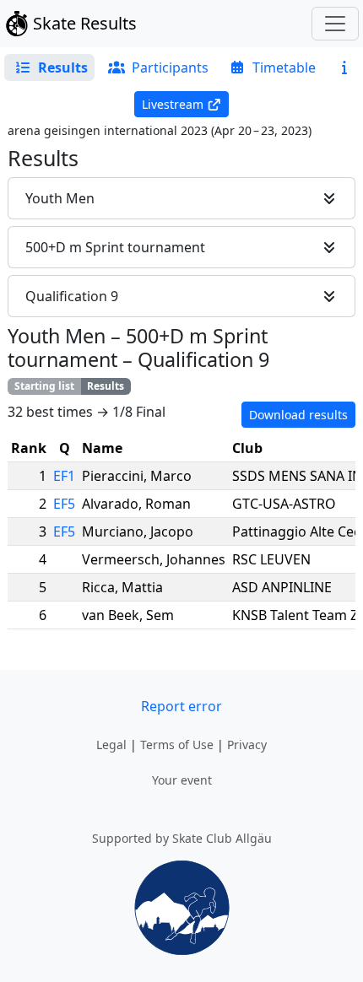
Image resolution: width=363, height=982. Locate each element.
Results (105, 386)
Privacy (247, 744)
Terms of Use (177, 744)
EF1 (64, 476)
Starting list (44, 386)
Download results (298, 415)
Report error (181, 706)
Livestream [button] (172, 104)
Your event (182, 780)
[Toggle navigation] (335, 23)
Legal (111, 744)
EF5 (64, 503)
